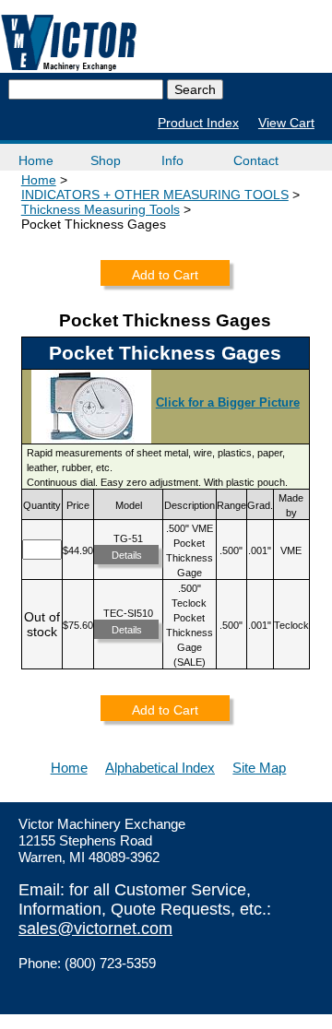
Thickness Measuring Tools (100, 209)
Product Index (198, 122)
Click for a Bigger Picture (228, 402)
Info (172, 160)
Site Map (259, 767)
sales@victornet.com (95, 928)
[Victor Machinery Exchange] (69, 43)
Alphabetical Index (160, 767)
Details (127, 555)
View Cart (286, 122)
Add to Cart (165, 274)
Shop (105, 160)
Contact (256, 160)
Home (35, 160)
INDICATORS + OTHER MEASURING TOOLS (155, 194)
